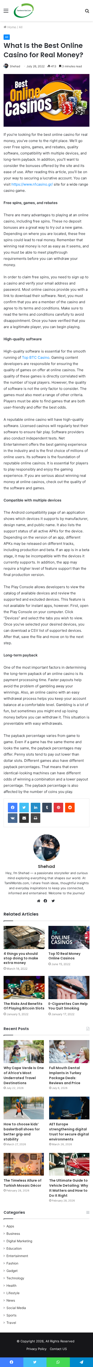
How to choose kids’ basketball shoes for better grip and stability (22, 1132)
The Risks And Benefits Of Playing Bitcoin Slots (24, 1006)
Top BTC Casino (35, 357)
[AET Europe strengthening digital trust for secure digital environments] (69, 1108)
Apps (10, 1226)
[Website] (40, 901)
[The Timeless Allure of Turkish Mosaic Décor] (24, 1164)
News (10, 1300)
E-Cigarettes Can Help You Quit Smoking (68, 1006)
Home (11, 27)
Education (14, 1248)
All (20, 27)
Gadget (12, 1271)
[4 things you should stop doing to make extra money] (24, 937)
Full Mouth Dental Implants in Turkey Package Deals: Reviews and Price (65, 1075)
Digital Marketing (19, 1241)
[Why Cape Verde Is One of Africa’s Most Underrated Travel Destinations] (24, 1051)
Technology (15, 1278)
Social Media (16, 1308)
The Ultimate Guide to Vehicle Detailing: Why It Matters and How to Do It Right (68, 1188)
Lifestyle (13, 1293)
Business (13, 1234)
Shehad (15, 66)
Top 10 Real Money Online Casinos (64, 956)
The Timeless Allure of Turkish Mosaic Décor (22, 1183)
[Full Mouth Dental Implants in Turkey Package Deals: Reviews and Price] (69, 1051)
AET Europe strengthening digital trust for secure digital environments (69, 1132)
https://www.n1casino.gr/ (32, 184)
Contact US (58, 1349)
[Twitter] (24, 807)
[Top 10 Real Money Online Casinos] (68, 937)
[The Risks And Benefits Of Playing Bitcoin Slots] (24, 987)
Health (11, 1285)
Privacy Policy (36, 1349)
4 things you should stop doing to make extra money (21, 958)
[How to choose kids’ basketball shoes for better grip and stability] (24, 1108)
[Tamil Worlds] (24, 10)
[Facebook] (12, 807)
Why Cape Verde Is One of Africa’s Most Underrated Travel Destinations (24, 1075)
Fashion (12, 1263)
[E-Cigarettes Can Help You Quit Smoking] (68, 987)
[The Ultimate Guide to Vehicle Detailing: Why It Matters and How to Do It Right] (69, 1164)
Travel (11, 1323)
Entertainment (17, 1256)
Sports (11, 1315)
